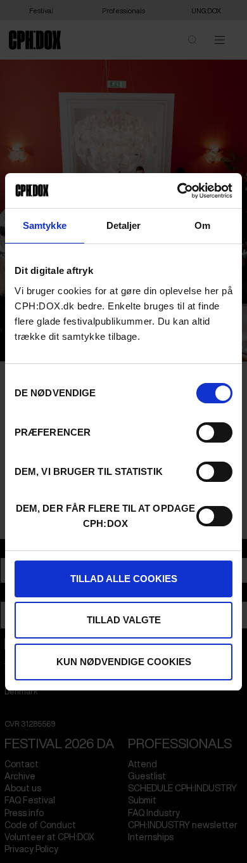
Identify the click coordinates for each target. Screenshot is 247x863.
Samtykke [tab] (44, 225)
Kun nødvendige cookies (123, 661)
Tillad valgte (124, 619)
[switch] (214, 432)
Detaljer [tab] (123, 225)
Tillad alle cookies (123, 578)
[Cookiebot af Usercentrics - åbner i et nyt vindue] (177, 191)
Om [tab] (202, 225)
